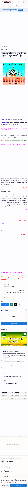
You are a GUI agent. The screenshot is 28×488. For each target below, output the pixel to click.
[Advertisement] (14, 27)
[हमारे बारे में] (10, 6)
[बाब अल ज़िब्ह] (5, 366)
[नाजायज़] (7, 396)
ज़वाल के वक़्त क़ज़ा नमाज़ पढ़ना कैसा (11, 351)
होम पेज (3, 473)
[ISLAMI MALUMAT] (7, 1)
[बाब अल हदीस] (10, 366)
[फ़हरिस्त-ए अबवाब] (18, 6)
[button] (2, 2)
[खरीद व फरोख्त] (7, 393)
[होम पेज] (4, 6)
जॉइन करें (20, 10)
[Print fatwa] (10, 467)
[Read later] (21, 59)
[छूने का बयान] (5, 373)
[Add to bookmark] (25, 334)
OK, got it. (18, 485)
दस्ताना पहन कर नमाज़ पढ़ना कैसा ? (10, 369)
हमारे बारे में (4, 475)
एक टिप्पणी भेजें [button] (14, 323)
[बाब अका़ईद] (4, 297)
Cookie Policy (5, 485)
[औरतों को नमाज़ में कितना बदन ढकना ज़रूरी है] (14, 291)
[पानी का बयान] (20, 396)
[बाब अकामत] (20, 399)
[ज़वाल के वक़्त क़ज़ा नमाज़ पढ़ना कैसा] (14, 339)
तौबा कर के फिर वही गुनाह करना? (10, 383)
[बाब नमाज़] (4, 348)
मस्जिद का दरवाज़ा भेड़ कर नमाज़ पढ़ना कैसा (12, 376)
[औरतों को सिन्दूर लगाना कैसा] (14, 286)
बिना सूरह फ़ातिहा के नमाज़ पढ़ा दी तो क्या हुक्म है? (13, 362)
